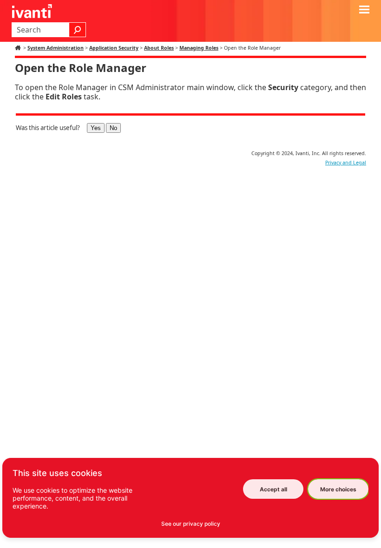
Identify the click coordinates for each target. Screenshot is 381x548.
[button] (77, 29)
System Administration (55, 48)
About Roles (159, 48)
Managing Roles (198, 48)
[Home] (19, 48)
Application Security (113, 48)
